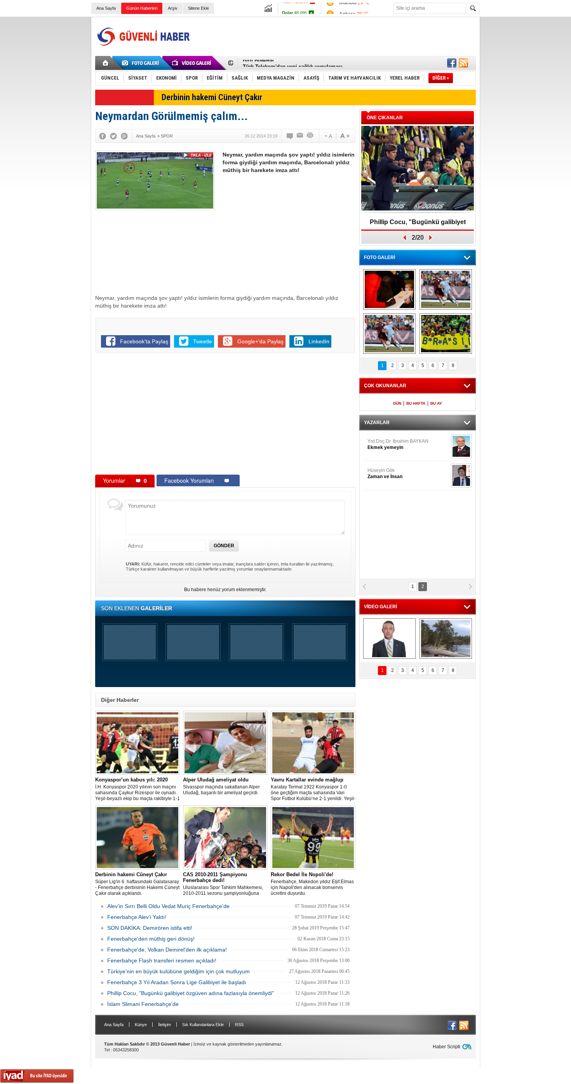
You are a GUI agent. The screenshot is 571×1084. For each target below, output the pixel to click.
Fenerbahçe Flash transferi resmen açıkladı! (161, 960)
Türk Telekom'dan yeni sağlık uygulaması (293, 63)
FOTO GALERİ (379, 257)
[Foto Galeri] (142, 63)
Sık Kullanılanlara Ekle (203, 1024)
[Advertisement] (334, 36)
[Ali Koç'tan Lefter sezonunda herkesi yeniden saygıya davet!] (389, 638)
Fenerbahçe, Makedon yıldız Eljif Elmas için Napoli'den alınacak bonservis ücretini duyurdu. (312, 884)
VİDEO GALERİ (380, 606)
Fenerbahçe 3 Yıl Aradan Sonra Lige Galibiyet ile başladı (176, 982)
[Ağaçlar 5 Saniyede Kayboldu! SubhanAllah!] (446, 638)
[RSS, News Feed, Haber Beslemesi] (463, 63)
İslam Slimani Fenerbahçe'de (143, 1004)
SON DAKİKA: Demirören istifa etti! (149, 928)
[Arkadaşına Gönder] (300, 135)
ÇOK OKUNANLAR (385, 385)
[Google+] (124, 135)
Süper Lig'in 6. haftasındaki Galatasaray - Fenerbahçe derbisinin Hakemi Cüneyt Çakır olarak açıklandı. (137, 884)
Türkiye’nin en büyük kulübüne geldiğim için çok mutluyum (178, 971)
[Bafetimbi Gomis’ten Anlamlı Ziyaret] (389, 289)
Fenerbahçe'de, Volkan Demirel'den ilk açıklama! (167, 950)
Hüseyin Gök (384, 473)
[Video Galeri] (192, 63)
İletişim (164, 1024)
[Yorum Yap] (290, 135)
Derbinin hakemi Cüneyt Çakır (212, 97)
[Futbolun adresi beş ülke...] (446, 333)
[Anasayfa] (106, 63)
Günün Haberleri (141, 8)
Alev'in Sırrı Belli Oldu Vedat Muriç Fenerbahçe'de (168, 906)
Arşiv (173, 8)
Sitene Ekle (198, 8)
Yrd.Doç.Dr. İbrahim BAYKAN (397, 444)
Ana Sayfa (106, 8)
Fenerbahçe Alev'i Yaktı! (136, 917)
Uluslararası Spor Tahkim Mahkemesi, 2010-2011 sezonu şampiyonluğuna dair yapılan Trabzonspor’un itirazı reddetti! (223, 884)
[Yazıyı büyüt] (345, 135)
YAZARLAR (377, 422)
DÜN (397, 403)
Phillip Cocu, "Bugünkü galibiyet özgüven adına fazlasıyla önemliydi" (190, 993)
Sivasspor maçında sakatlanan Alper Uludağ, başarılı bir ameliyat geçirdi (221, 786)
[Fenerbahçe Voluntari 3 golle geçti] (446, 289)
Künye (141, 1024)
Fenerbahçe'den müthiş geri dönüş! (151, 939)
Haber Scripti (446, 1046)
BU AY (436, 403)
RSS (239, 1024)
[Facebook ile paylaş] (451, 63)
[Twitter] (113, 135)
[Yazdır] (310, 135)
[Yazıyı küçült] (328, 135)
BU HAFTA (415, 403)
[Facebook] (102, 135)
